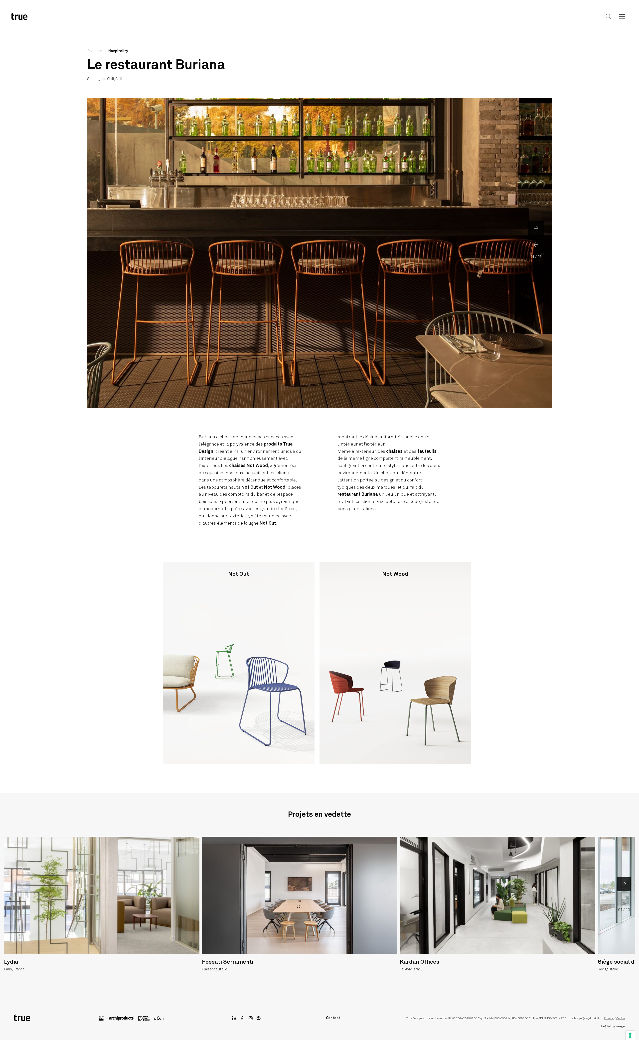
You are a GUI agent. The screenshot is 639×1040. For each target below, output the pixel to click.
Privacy (609, 1018)
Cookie (620, 1018)
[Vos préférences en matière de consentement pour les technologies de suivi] (630, 1035)
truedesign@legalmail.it (583, 1018)
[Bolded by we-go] (613, 1026)
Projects (319, 20)
